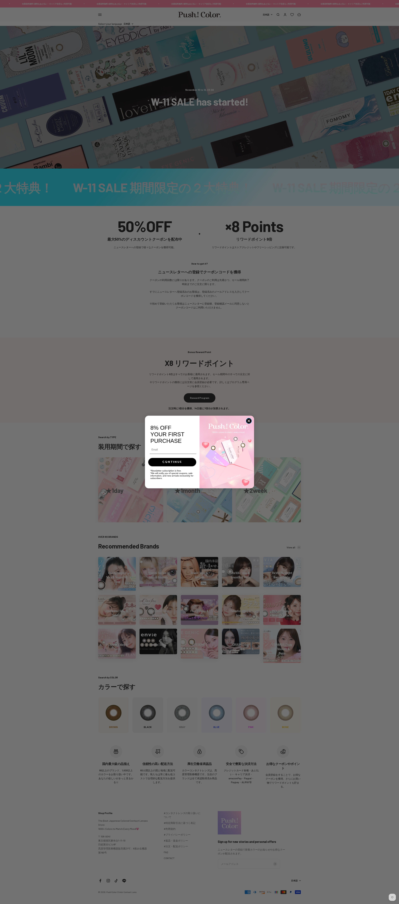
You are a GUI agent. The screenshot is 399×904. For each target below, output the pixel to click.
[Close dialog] (249, 421)
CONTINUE (172, 462)
